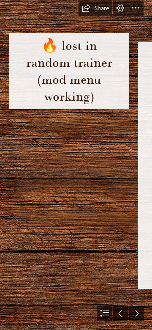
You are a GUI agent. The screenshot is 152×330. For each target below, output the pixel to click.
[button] (95, 8)
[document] (76, 165)
